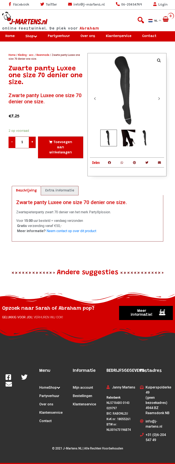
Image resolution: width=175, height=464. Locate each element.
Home (10, 36)
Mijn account (83, 387)
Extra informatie (59, 190)
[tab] (26, 190)
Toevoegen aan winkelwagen (60, 147)
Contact (149, 36)
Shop (29, 36)
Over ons (87, 36)
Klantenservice (118, 36)
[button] (146, 313)
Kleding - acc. (26, 54)
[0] (166, 19)
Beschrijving (26, 190)
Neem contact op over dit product (71, 231)
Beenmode (42, 54)
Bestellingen (82, 396)
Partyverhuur (59, 36)
